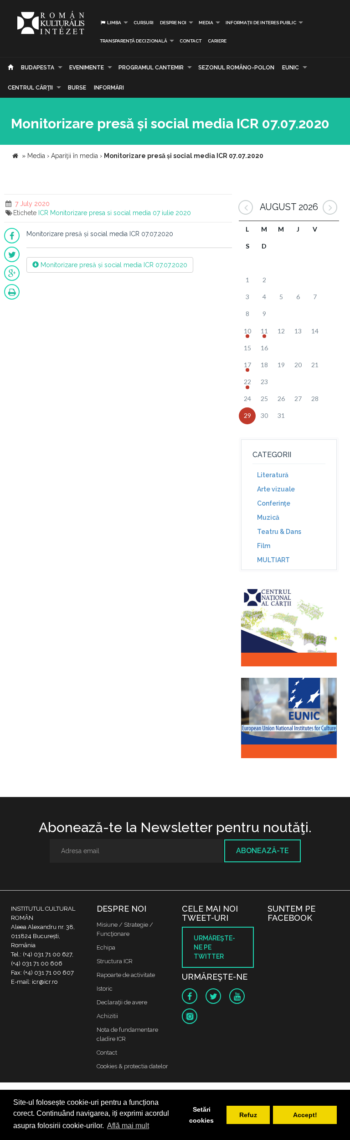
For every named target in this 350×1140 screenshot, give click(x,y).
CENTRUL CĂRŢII (30, 87)
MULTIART (273, 560)
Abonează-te (262, 850)
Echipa (106, 947)
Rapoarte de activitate (126, 974)
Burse (77, 87)
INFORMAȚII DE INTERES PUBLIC (261, 22)
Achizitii (107, 1016)
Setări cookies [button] (201, 1115)
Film (263, 545)
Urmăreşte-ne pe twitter (214, 947)
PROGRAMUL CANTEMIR (151, 67)
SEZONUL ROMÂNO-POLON (236, 67)
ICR (43, 212)
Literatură (272, 475)
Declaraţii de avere (122, 1002)
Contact (190, 40)
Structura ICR (115, 961)
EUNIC (290, 67)
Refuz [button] (248, 1115)
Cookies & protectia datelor (132, 1066)
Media (206, 22)
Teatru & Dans (279, 531)
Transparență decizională (133, 40)
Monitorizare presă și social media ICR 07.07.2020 (113, 265)
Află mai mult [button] (128, 1125)
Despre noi (173, 22)
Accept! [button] (305, 1115)
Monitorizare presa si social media (100, 212)
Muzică (268, 517)
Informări (109, 87)
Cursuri (144, 22)
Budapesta (37, 67)
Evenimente (86, 67)
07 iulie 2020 (172, 212)
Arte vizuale (276, 489)
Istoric (105, 988)
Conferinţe (273, 503)
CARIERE (217, 40)
